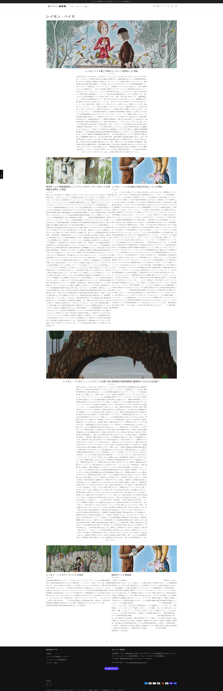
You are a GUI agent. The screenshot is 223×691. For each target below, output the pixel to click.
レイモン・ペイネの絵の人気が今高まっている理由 (137, 186)
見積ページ (1, 174)
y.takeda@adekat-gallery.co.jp (137, 662)
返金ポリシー (72, 690)
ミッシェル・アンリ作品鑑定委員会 (56, 659)
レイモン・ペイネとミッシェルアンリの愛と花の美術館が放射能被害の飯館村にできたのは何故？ (111, 381)
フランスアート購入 (52, 663)
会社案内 (48, 653)
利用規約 (91, 690)
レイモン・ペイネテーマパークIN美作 (64, 575)
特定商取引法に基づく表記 (108, 690)
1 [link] (106, 641)
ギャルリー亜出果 (54, 690)
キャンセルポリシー (120, 690)
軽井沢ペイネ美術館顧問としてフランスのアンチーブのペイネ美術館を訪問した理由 (78, 188)
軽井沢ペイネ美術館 (121, 575)
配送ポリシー (97, 690)
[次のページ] (116, 641)
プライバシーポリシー (82, 690)
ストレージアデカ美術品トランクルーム (57, 656)
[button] (79, 6)
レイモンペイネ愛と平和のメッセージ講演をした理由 (111, 71)
